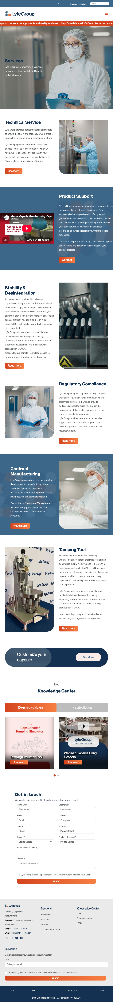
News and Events (84, 918)
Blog (79, 913)
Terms (32, 990)
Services (44, 925)
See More (88, 657)
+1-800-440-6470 (19, 929)
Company (61, 4)
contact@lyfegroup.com (21, 933)
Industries (45, 915)
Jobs (67, 4)
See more (13, 171)
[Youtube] (16, 938)
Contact (67, 260)
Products (45, 920)
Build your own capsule (50, 930)
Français (73, 4)
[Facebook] (21, 938)
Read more (14, 365)
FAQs (79, 923)
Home (12, 990)
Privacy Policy (71, 990)
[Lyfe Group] (20, 13)
